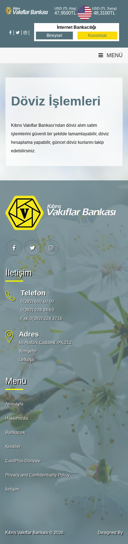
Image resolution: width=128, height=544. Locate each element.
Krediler (13, 446)
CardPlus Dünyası (23, 460)
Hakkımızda (16, 418)
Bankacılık (15, 432)
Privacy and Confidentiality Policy (37, 475)
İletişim (12, 489)
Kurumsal (97, 35)
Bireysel (54, 35)
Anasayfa (14, 404)
